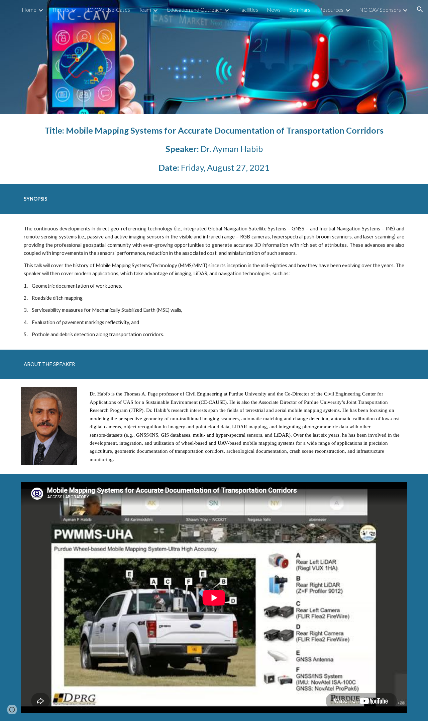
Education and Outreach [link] (194, 9)
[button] (420, 9)
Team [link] (145, 9)
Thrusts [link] (60, 9)
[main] (214, 149)
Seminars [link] (299, 9)
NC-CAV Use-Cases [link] (107, 9)
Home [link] (29, 9)
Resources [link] (331, 9)
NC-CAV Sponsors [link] (380, 9)
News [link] (274, 9)
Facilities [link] (248, 9)
